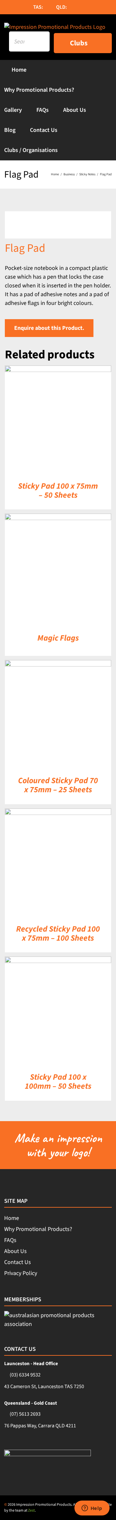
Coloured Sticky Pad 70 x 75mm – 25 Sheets (58, 785)
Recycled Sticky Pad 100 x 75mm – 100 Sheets (58, 933)
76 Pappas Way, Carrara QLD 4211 (40, 1425)
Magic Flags (58, 638)
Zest (31, 1510)
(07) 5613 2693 (25, 1414)
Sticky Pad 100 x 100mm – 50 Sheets (58, 1081)
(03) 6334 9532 (25, 1374)
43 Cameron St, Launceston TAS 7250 (44, 1386)
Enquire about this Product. (49, 328)
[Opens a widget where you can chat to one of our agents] (92, 1509)
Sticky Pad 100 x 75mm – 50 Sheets (58, 490)
